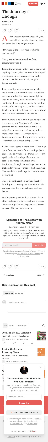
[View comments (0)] (10, 30)
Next (39, 275)
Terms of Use (36, 251)
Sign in (42, 3)
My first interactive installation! (15, 336)
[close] (41, 367)
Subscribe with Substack (26, 412)
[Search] (43, 325)
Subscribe (33, 3)
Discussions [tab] (21, 325)
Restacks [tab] (19, 293)
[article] (24, 337)
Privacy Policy (32, 424)
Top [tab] (5, 325)
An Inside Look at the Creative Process (15, 356)
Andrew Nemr (7, 22)
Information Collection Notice (28, 253)
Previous (10, 275)
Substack (11, 436)
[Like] (4, 30)
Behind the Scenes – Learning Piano (13, 351)
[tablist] (13, 293)
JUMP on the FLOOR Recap (16, 332)
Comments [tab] (8, 293)
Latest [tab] (11, 325)
